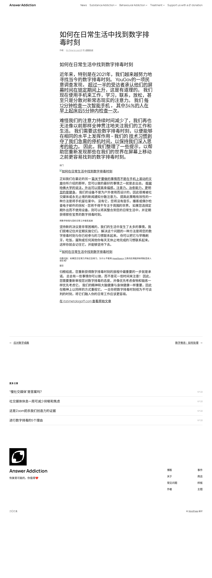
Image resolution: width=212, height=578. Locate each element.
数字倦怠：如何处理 (186, 342)
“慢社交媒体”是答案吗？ (26, 392)
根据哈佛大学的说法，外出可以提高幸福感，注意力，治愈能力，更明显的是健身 (106, 187)
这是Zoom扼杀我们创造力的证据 (32, 411)
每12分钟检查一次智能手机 (104, 103)
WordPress (193, 511)
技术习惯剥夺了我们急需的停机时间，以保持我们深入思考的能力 (106, 141)
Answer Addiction (22, 5)
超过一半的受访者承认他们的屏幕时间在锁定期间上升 (106, 87)
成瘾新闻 (89, 50)
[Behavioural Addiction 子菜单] (146, 5)
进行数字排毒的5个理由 (26, 420)
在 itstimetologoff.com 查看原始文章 (85, 301)
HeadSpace (118, 258)
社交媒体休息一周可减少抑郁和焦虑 (34, 401)
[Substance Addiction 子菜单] (116, 5)
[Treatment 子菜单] (164, 5)
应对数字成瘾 (21, 342)
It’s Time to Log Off (74, 50)
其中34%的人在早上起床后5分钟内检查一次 (104, 108)
